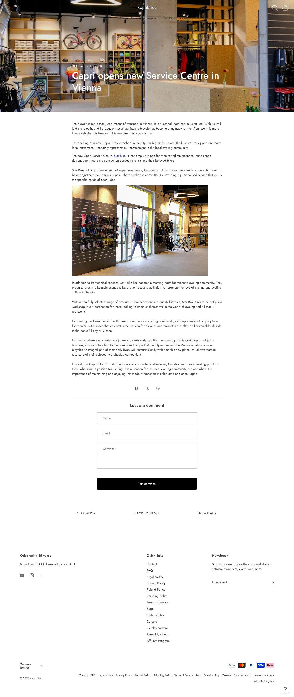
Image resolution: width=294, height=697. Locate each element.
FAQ (150, 570)
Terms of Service (157, 602)
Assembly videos (158, 634)
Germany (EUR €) (25, 666)
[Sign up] (272, 582)
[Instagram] (32, 575)
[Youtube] (22, 575)
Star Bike (119, 155)
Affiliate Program (158, 640)
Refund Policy (156, 589)
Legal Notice (155, 577)
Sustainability (155, 615)
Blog (150, 608)
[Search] (274, 8)
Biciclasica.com (157, 628)
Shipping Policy (157, 596)
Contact (152, 564)
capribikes (147, 7)
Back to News (147, 513)
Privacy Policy (156, 583)
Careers (152, 621)
